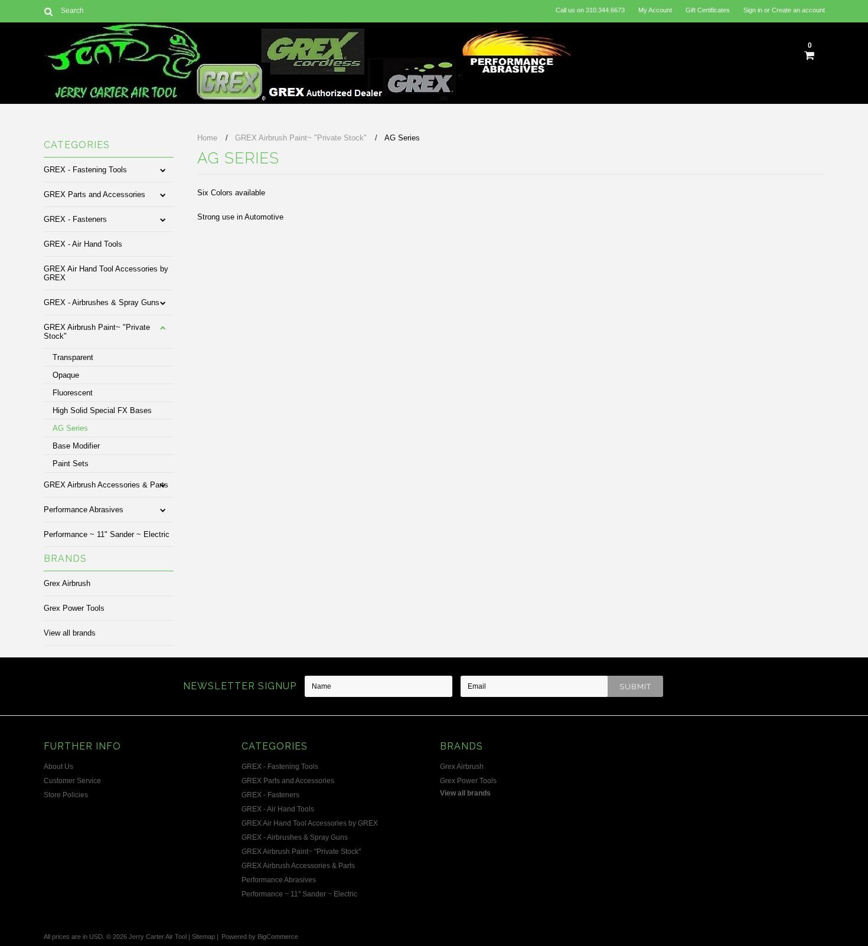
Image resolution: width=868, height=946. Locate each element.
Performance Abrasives (83, 509)
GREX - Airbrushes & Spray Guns (101, 302)
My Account (655, 10)
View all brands (70, 633)
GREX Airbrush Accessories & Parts (106, 484)
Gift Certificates (708, 10)
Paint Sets (71, 463)
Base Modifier (76, 445)
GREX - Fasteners (75, 219)
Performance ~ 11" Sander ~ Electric (106, 534)
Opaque (66, 375)
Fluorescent (73, 392)
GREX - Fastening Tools (85, 169)
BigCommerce (277, 936)
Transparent (73, 357)
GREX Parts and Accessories (94, 194)
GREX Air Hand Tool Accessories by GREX (106, 273)
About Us (58, 766)
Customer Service (72, 781)
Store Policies (66, 795)
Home (207, 137)
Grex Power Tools (74, 608)
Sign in (752, 10)
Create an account (798, 10)
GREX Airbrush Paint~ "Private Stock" (97, 332)
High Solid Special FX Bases (102, 410)
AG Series (70, 428)
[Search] (49, 11)
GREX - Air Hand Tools (83, 244)
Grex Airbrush (67, 583)
